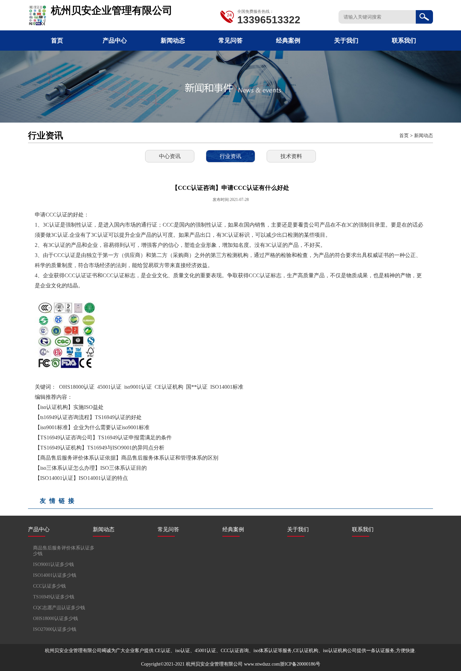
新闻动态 (173, 40)
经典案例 (288, 40)
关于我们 (346, 40)
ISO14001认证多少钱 (54, 575)
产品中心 (115, 40)
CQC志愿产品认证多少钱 (59, 607)
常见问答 (230, 40)
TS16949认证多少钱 (53, 596)
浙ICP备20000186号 (300, 664)
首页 (57, 40)
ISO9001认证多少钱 (53, 564)
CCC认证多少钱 (49, 586)
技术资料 (291, 156)
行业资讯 (230, 156)
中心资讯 (170, 156)
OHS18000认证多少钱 (55, 618)
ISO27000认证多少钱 (54, 629)
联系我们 (404, 40)
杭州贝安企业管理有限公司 (214, 664)
